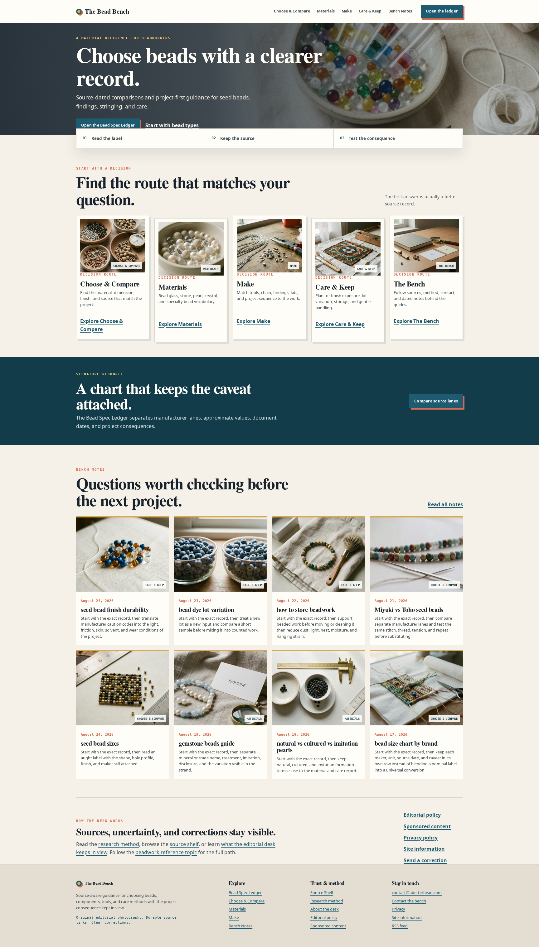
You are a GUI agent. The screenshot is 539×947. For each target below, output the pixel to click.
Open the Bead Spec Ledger (108, 125)
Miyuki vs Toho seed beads (409, 609)
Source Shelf (321, 892)
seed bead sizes (100, 743)
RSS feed (400, 926)
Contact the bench (409, 901)
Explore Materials (180, 324)
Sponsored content (427, 826)
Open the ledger (442, 11)
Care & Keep (370, 11)
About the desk (324, 909)
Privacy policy (421, 837)
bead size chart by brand (406, 743)
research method (118, 844)
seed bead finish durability (115, 609)
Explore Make (253, 321)
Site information (424, 848)
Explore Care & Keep (340, 324)
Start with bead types (172, 125)
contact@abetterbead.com (417, 892)
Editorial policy (422, 814)
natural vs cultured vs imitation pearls (317, 746)
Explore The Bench (416, 321)
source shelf (184, 844)
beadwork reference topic (166, 852)
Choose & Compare (292, 11)
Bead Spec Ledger (245, 892)
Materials (326, 11)
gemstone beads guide (207, 743)
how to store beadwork (306, 609)
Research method (326, 901)
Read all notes (445, 504)
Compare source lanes (436, 401)
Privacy (398, 909)
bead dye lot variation (206, 609)
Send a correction (425, 860)
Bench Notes (400, 11)
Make (347, 11)
